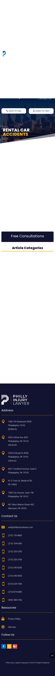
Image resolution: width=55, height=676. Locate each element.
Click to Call (15, 110)
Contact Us (44, 98)
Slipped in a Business (39, 44)
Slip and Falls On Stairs (38, 19)
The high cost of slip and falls (26, 188)
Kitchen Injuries (42, 75)
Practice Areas (42, 9)
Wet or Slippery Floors (38, 13)
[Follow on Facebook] (3, 646)
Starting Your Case (40, 92)
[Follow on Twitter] (9, 646)
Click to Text (42, 110)
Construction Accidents (37, 69)
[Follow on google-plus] (15, 646)
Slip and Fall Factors (39, 86)
